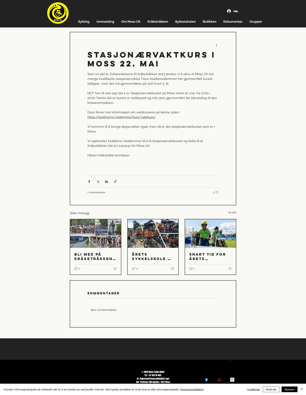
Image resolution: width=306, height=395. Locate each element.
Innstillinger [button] (253, 389)
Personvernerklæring (192, 389)
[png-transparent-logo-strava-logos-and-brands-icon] (232, 380)
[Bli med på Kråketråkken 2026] (95, 233)
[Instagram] (219, 380)
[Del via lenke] (115, 181)
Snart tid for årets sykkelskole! (207, 256)
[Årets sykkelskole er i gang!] (153, 233)
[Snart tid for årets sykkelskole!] (210, 233)
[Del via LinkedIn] (106, 181)
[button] (84, 21)
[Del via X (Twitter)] (98, 181)
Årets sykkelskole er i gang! (153, 256)
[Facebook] (206, 380)
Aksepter (289, 389)
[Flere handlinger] (216, 45)
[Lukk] (302, 389)
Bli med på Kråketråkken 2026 (93, 256)
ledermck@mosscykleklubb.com (154, 378)
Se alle (232, 212)
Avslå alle (271, 389)
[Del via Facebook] (89, 181)
